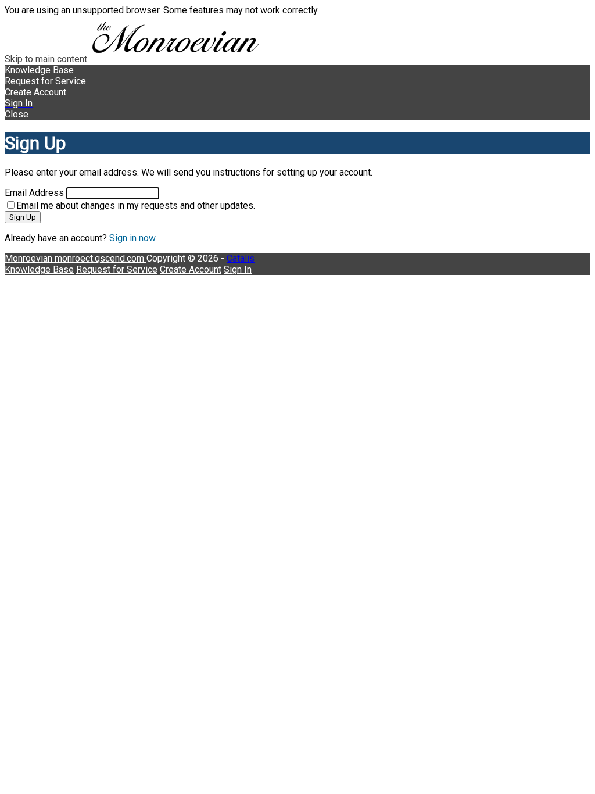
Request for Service (116, 269)
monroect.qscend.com (100, 258)
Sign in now (132, 238)
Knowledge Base (39, 269)
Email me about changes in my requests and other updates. (135, 205)
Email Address (34, 192)
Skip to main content (46, 59)
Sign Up (22, 217)
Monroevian (30, 258)
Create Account (190, 269)
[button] (297, 114)
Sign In (238, 269)
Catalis (241, 258)
